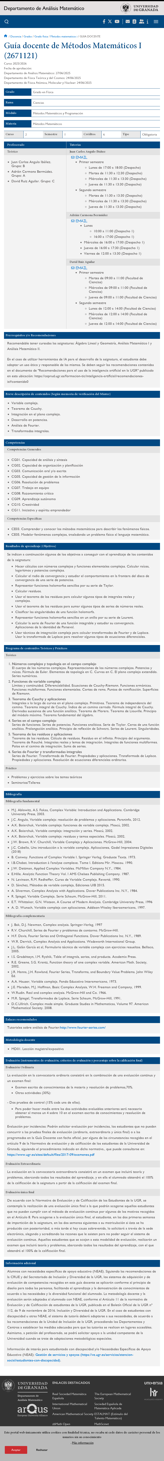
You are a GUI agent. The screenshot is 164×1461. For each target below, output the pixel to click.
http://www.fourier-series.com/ (83, 1027)
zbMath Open (61, 1424)
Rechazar (42, 1450)
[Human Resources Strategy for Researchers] (153, 1394)
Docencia (15, 36)
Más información (83, 1443)
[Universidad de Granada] (139, 8)
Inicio (6, 36)
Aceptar (16, 1449)
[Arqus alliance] (33, 1410)
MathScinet (101, 1424)
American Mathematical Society (72, 1414)
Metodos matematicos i (63, 36)
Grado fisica (41, 36)
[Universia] (153, 1383)
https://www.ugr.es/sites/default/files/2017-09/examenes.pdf (50, 1154)
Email (81, 157)
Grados (28, 36)
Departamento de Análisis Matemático (44, 8)
